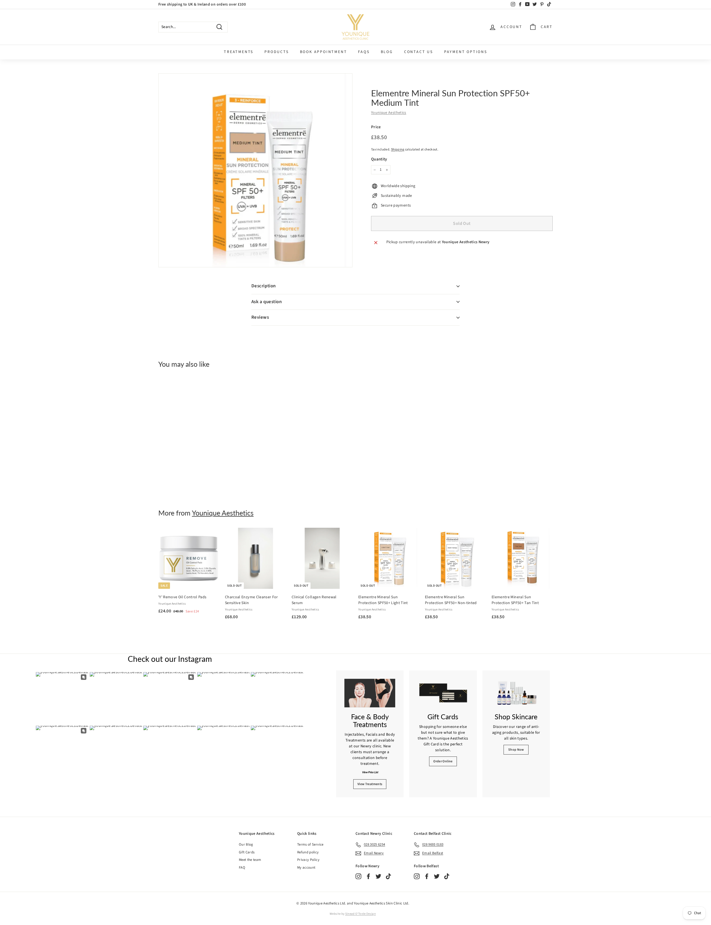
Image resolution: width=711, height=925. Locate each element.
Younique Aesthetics (388, 112)
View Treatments (369, 784)
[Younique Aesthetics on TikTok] (388, 876)
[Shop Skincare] (516, 693)
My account (306, 867)
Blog (387, 52)
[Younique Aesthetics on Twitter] (378, 876)
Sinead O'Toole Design (360, 914)
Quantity (379, 159)
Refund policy (308, 852)
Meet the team (250, 859)
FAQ (242, 867)
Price (376, 127)
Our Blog (246, 844)
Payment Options (465, 52)
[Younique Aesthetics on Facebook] (368, 876)
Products (276, 52)
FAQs (363, 52)
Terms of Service (310, 844)
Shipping (397, 149)
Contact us (418, 52)
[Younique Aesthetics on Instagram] (358, 876)
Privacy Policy (308, 859)
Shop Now (516, 749)
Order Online (442, 761)
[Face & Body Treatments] (369, 693)
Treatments (238, 52)
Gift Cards (247, 852)
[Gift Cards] (442, 693)
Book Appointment (323, 52)
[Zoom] (255, 170)
